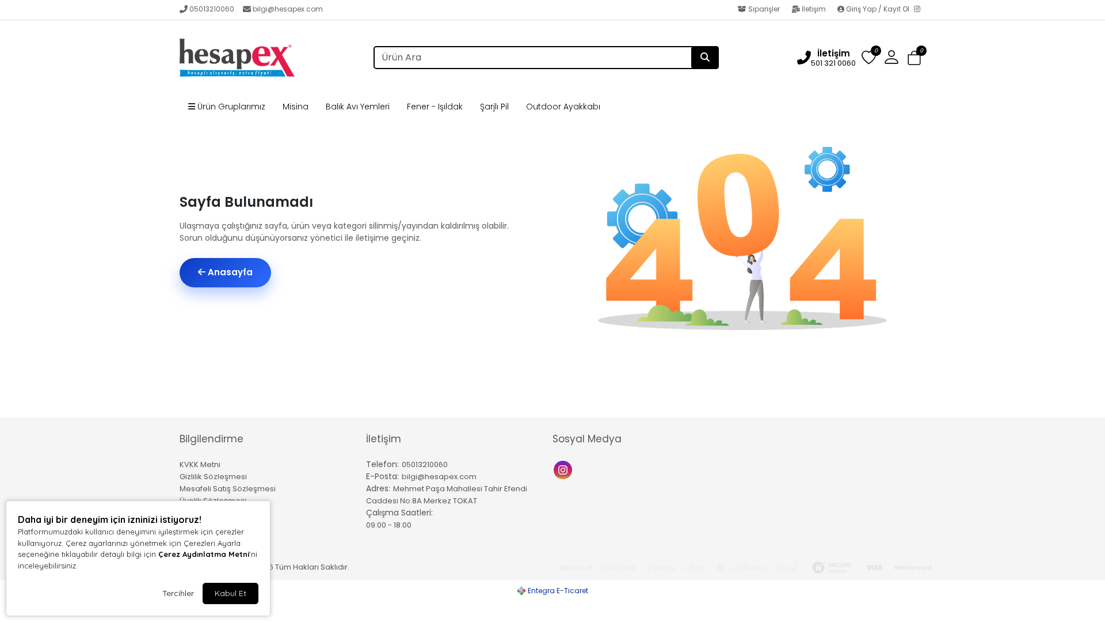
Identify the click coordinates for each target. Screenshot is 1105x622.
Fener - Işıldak (435, 106)
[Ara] (705, 57)
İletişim (814, 9)
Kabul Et (230, 593)
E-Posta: (382, 476)
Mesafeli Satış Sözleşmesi (228, 488)
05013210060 (211, 9)
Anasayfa (229, 272)
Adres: (378, 488)
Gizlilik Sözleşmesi (213, 476)
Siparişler (764, 9)
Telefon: (382, 464)
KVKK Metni (200, 464)
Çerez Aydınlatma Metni (203, 554)
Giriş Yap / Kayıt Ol (877, 9)
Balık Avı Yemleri (358, 106)
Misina (295, 106)
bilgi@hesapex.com (288, 9)
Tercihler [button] (178, 593)
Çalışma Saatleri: (399, 512)
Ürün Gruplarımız (230, 106)
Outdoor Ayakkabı (563, 106)
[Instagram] (919, 10)
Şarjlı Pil (494, 106)
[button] (914, 58)
